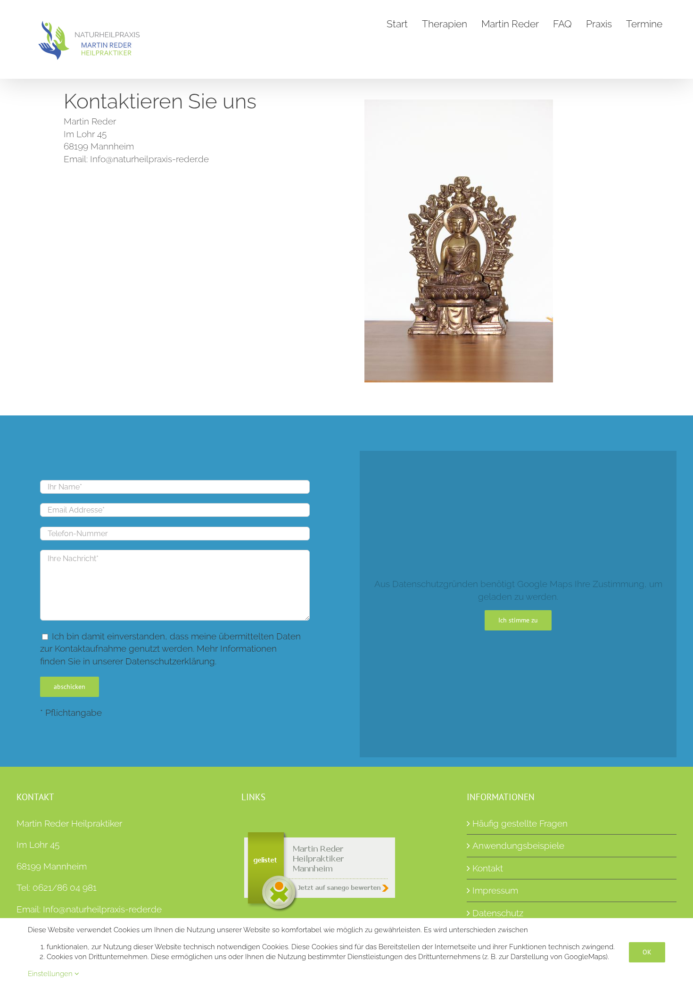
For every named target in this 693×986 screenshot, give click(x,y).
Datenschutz (497, 913)
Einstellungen (51, 973)
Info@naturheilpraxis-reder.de (102, 909)
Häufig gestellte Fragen (520, 823)
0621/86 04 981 (65, 887)
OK (647, 952)
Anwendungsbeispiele (518, 845)
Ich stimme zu (518, 620)
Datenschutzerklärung (170, 661)
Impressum (495, 890)
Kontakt (487, 868)
